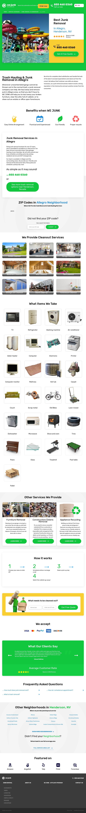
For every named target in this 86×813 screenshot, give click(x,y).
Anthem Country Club (12, 718)
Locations (25, 5)
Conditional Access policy (79, 810)
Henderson (7, 795)
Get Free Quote (68, 607)
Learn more (14, 541)
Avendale (73, 724)
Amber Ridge (53, 715)
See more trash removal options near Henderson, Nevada (22, 186)
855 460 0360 (63, 5)
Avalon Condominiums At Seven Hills (53, 724)
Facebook (81, 788)
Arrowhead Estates (74, 718)
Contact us (35, 5)
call (16, 174)
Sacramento (8, 788)
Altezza (33, 715)
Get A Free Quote (65, 54)
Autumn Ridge (33, 724)
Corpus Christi (8, 798)
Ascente (73, 721)
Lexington (7, 793)
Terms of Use (69, 810)
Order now (43, 6)
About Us (20, 5)
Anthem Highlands (33, 718)
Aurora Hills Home (12, 724)
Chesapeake (7, 803)
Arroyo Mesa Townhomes (33, 721)
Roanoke (6, 800)
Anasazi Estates (73, 715)
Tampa (6, 790)
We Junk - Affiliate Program (53, 783)
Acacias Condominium (12, 715)
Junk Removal (7, 783)
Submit (50, 227)
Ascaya (53, 721)
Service (30, 5)
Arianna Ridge (53, 718)
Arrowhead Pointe (12, 721)
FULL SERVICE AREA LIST (42, 748)
